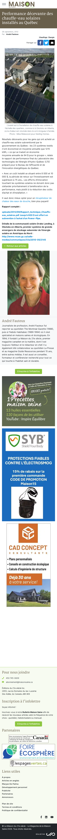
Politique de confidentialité (15, 810)
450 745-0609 (12, 678)
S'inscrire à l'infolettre (28, 371)
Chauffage (43, 37)
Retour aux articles (16, 246)
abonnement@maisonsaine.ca (19, 682)
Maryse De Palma (10, 784)
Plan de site (7, 804)
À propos (6, 777)
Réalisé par (40, 834)
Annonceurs (7, 797)
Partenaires (7, 794)
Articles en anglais (10, 780)
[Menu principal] (4, 4)
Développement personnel (14, 787)
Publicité (6, 790)
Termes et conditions (12, 807)
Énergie (51, 37)
